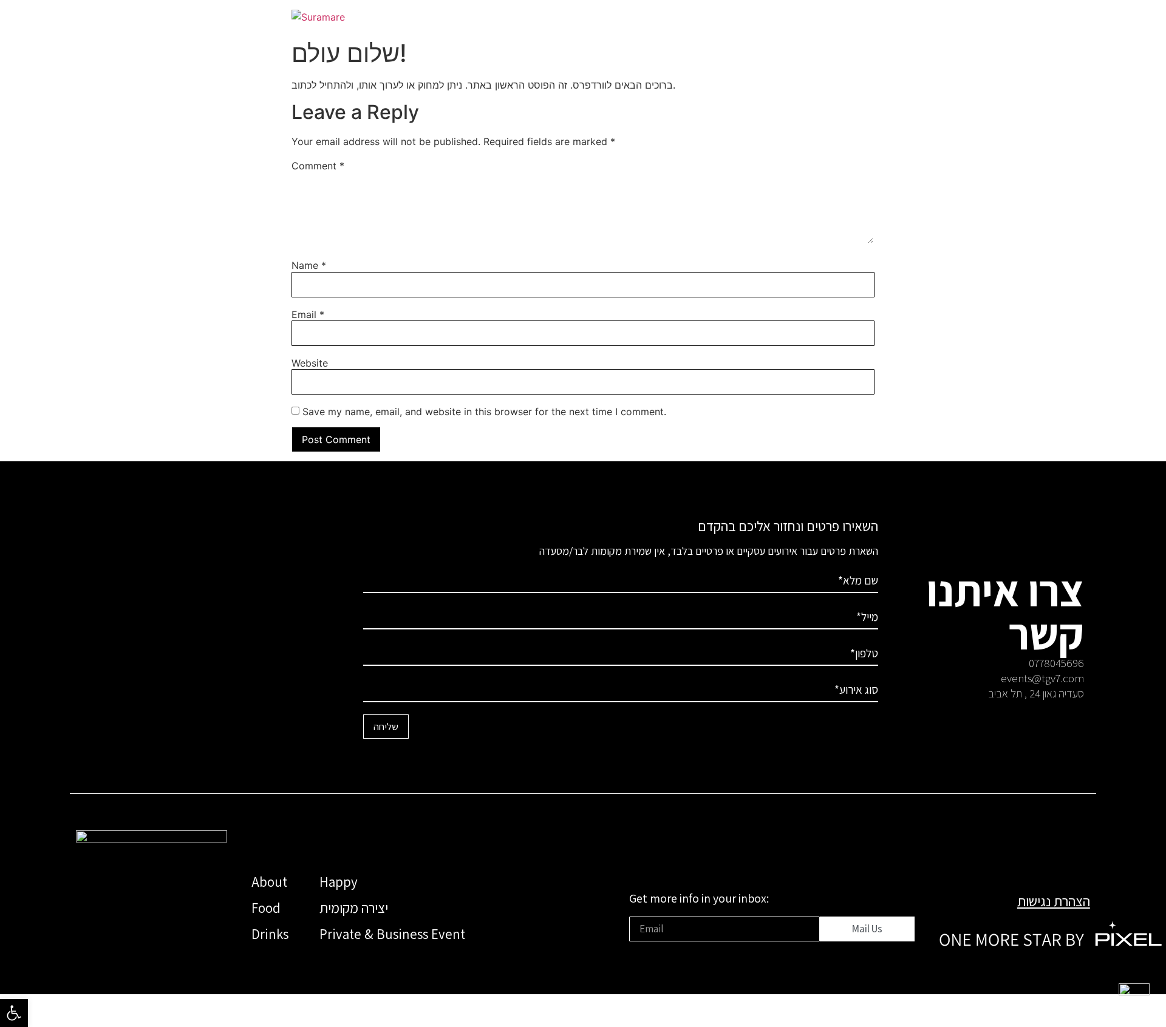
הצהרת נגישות (1053, 901)
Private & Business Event (392, 934)
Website (310, 363)
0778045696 (1056, 663)
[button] (14, 1013)
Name (309, 265)
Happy (338, 882)
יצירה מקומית (353, 908)
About (269, 882)
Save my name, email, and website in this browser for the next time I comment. (484, 411)
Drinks (269, 934)
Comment (318, 166)
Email (308, 314)
